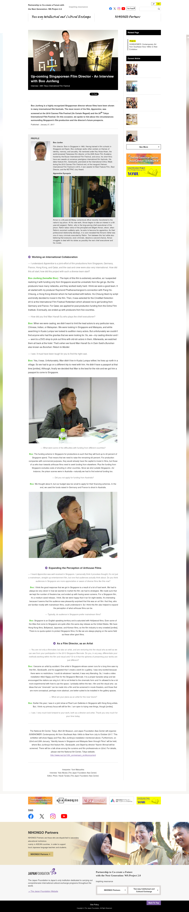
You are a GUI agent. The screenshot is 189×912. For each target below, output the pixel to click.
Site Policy (94, 904)
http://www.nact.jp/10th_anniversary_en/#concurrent (73, 755)
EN (158, 4)
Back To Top (153, 902)
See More (143, 146)
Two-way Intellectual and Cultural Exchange (144, 890)
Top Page (130, 8)
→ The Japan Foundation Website (43, 891)
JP (154, 4)
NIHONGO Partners (40, 854)
